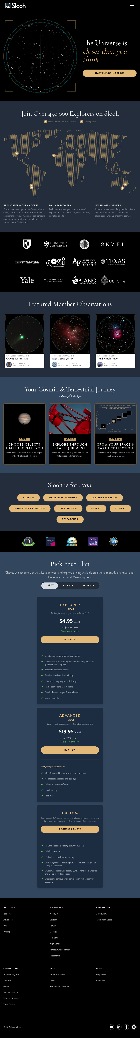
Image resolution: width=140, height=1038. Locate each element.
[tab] (49, 585)
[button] (131, 5)
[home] (15, 5)
